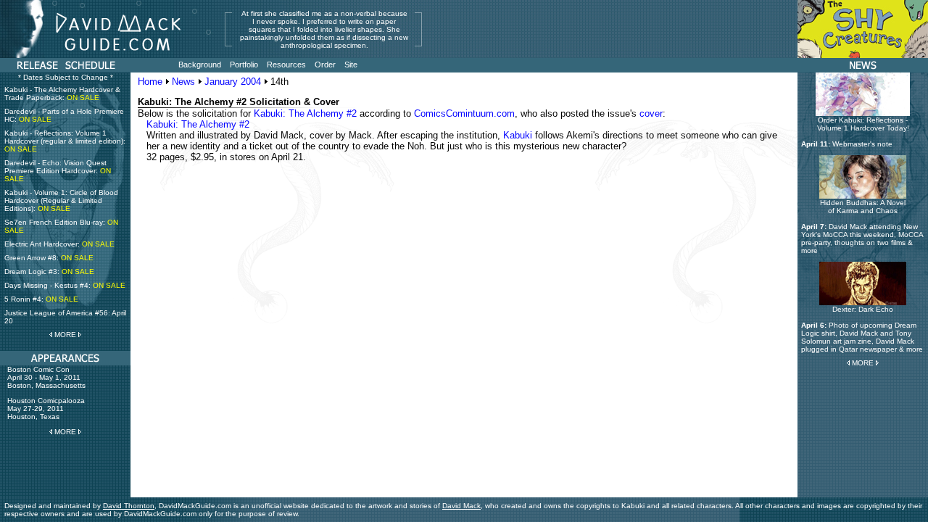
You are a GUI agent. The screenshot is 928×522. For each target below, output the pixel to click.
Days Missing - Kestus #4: (64, 285)
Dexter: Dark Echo (862, 309)
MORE (65, 335)
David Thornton (128, 506)
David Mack (461, 506)
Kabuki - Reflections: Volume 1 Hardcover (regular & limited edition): (64, 141)
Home (150, 81)
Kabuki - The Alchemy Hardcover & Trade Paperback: (62, 94)
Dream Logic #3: (49, 272)
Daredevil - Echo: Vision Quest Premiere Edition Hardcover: (57, 171)
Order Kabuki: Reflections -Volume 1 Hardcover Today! (863, 124)
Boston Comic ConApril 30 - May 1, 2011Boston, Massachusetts (46, 377)
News (183, 81)
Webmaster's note (862, 144)
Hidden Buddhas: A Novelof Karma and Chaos (863, 207)
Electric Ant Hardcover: (59, 244)
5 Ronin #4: (41, 299)
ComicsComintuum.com (464, 113)
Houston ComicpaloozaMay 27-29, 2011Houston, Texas (46, 408)
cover (651, 113)
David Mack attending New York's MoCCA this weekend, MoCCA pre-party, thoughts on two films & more (862, 238)
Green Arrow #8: (49, 258)
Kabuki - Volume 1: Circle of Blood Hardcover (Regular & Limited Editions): (61, 200)
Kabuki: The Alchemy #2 (305, 113)
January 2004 (232, 81)
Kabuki (517, 135)
